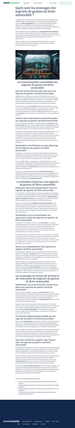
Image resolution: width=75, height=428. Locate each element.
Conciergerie (26, 424)
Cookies (47, 421)
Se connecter (53, 3)
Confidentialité (38, 421)
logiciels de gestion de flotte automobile (38, 21)
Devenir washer (37, 3)
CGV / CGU (55, 421)
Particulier (35, 424)
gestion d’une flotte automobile (25, 19)
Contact (43, 424)
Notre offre (27, 3)
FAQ (18, 424)
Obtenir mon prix (65, 3)
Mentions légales (26, 421)
